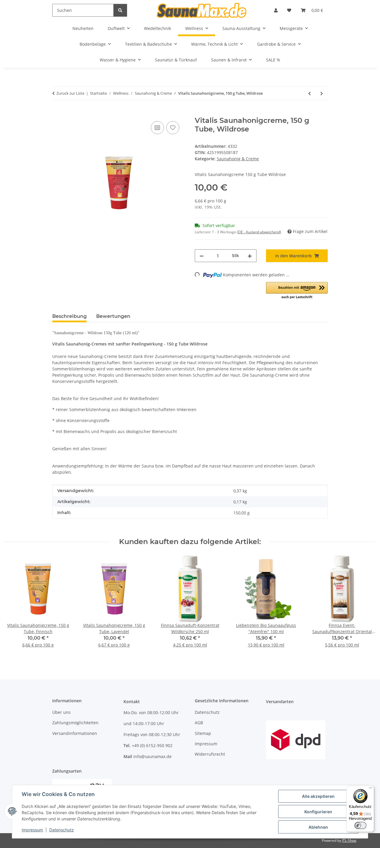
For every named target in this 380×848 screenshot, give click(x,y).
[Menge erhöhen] (249, 256)
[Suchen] (120, 10)
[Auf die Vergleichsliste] (157, 127)
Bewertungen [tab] (113, 316)
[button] (275, 10)
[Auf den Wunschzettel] (172, 127)
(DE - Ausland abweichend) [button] (259, 231)
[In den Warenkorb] (57, 113)
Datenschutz (61, 829)
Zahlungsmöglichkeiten (75, 722)
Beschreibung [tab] (69, 316)
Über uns (61, 712)
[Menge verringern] (201, 256)
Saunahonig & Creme (238, 158)
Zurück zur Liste (70, 93)
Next (365, 605)
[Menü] (370, 789)
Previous (15, 605)
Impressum (32, 829)
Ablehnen (318, 827)
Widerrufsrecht (210, 754)
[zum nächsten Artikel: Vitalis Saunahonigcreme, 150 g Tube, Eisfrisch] (322, 93)
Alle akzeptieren (318, 796)
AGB (199, 722)
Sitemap (203, 733)
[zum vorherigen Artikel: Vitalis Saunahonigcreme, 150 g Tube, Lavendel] (309, 93)
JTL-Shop (349, 840)
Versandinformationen (74, 733)
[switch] (360, 825)
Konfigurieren (318, 811)
